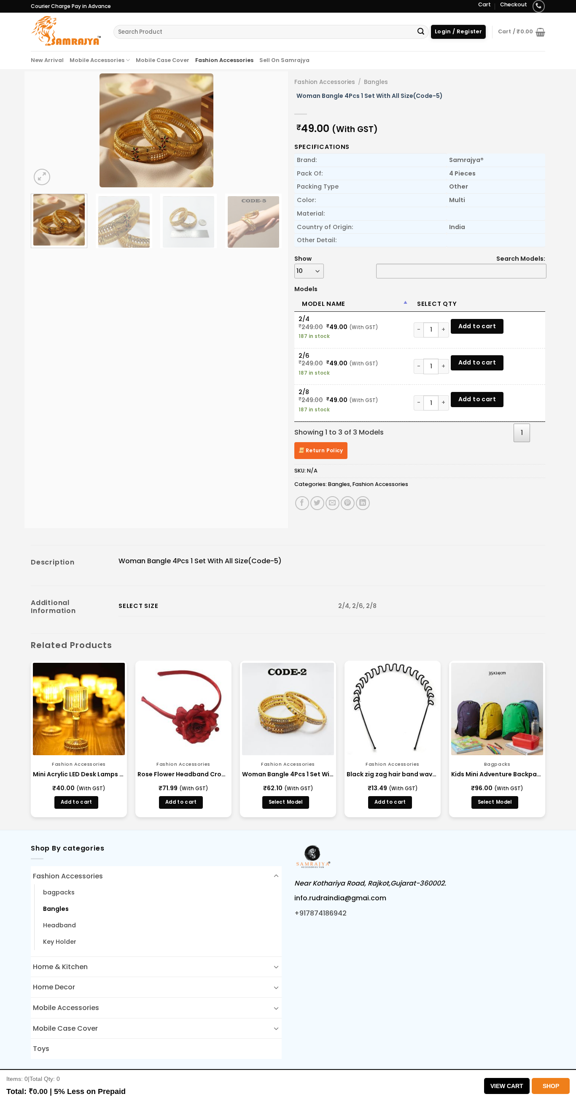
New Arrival (47, 60)
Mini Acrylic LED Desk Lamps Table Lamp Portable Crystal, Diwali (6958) (79, 774)
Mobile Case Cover (162, 60)
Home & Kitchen (60, 967)
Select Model (286, 802)
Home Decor (54, 987)
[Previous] (46, 130)
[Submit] (421, 32)
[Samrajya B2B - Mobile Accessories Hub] (66, 31)
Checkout (513, 4)
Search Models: (520, 258)
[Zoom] (42, 177)
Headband (59, 925)
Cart (484, 4)
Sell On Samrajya (284, 60)
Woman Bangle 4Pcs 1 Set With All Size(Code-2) (288, 774)
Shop (551, 1086)
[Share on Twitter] (317, 503)
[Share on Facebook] (302, 503)
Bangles (376, 82)
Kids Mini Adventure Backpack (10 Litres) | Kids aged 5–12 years (497, 774)
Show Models (306, 273)
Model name (323, 304)
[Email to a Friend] (332, 503)
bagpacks (59, 892)
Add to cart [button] (76, 802)
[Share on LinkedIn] (363, 503)
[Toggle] (276, 876)
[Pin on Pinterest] (348, 503)
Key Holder (59, 941)
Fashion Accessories (224, 60)
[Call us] (539, 6)
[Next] (266, 130)
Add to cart (477, 326)
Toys (41, 1048)
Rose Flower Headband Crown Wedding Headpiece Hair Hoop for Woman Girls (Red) (183, 774)
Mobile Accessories (97, 60)
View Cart (506, 1086)
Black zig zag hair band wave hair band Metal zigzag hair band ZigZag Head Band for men (393, 774)
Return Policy (323, 450)
